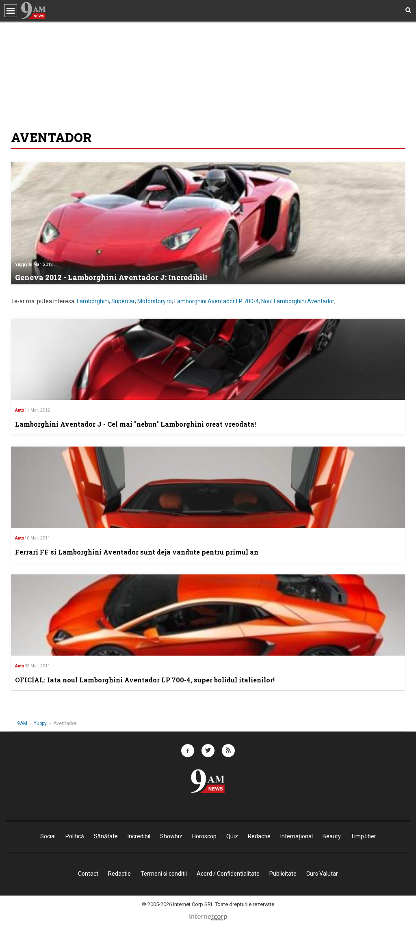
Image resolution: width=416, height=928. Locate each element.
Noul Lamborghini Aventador (297, 301)
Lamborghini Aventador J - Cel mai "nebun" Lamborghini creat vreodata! (135, 424)
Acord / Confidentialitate (228, 873)
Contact (88, 873)
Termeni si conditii (164, 873)
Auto (19, 410)
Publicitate (283, 873)
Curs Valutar (322, 873)
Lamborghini (93, 301)
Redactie (119, 873)
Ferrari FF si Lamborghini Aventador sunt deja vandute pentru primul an (136, 552)
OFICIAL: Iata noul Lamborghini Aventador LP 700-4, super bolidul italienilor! (145, 679)
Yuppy (21, 264)
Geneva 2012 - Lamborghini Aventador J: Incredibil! (111, 277)
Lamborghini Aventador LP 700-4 (216, 301)
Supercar (123, 301)
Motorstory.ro (154, 301)
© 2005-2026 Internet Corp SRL (178, 904)
